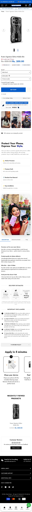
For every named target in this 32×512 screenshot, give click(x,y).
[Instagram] (5, 487)
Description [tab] (5, 239)
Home (2, 11)
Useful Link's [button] (5, 468)
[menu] (2, 5)
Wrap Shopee (9, 494)
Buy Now (13, 90)
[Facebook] (2, 487)
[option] (16, 30)
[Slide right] (28, 29)
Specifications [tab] (16, 239)
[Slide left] (3, 29)
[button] (6, 5)
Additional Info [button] (6, 478)
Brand (3, 69)
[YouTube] (9, 487)
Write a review (16, 448)
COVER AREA (4, 76)
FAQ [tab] (27, 239)
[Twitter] (13, 487)
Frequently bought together (7, 82)
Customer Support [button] (7, 473)
